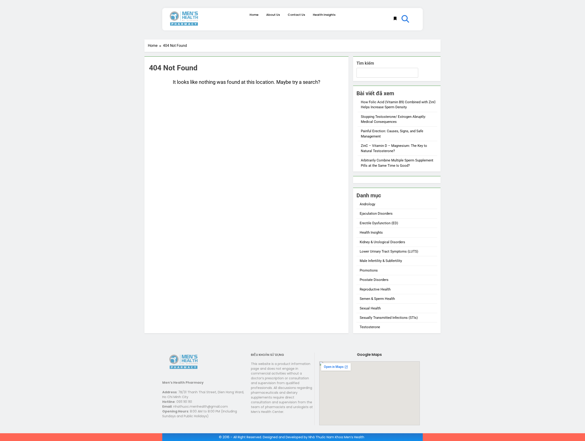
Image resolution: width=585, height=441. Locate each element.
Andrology (367, 204)
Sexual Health (370, 308)
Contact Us (296, 15)
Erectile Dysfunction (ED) (379, 223)
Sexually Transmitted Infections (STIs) (389, 318)
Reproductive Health (375, 289)
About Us (273, 15)
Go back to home (246, 99)
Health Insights (324, 15)
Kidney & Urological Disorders (382, 242)
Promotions (369, 270)
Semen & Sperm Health (377, 299)
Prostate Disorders (374, 280)
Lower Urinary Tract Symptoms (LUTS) (389, 251)
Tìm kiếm (365, 63)
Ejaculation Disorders (376, 213)
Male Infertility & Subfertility (381, 261)
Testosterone (370, 327)
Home (254, 15)
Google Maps (369, 354)
